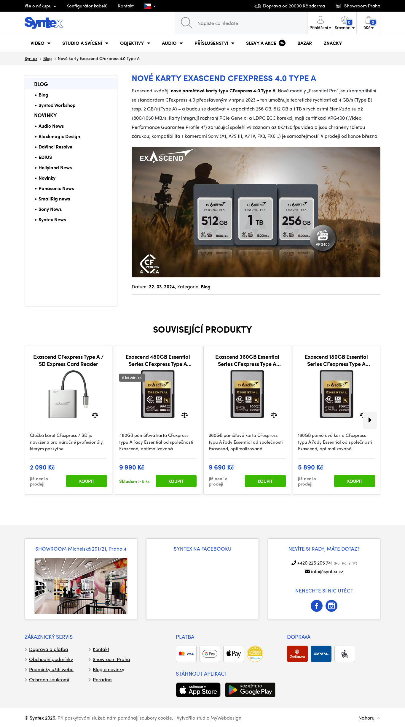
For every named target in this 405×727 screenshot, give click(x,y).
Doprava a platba (48, 649)
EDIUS (45, 157)
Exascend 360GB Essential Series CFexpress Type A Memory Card (247, 360)
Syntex (31, 58)
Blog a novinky (108, 669)
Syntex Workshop (57, 105)
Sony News (50, 209)
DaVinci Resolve (55, 146)
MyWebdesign (226, 717)
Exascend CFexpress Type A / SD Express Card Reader (68, 360)
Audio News (51, 125)
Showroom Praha (111, 659)
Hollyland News (55, 167)
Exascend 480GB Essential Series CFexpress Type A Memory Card (158, 360)
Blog (47, 58)
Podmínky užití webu (51, 669)
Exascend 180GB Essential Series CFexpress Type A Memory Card (336, 360)
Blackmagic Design (59, 136)
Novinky (45, 115)
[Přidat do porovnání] (95, 414)
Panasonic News (56, 188)
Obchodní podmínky (51, 659)
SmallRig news (54, 198)
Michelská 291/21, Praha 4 (97, 548)
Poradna (102, 679)
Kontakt (126, 5)
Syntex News (52, 219)
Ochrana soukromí (49, 679)
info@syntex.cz (327, 571)
